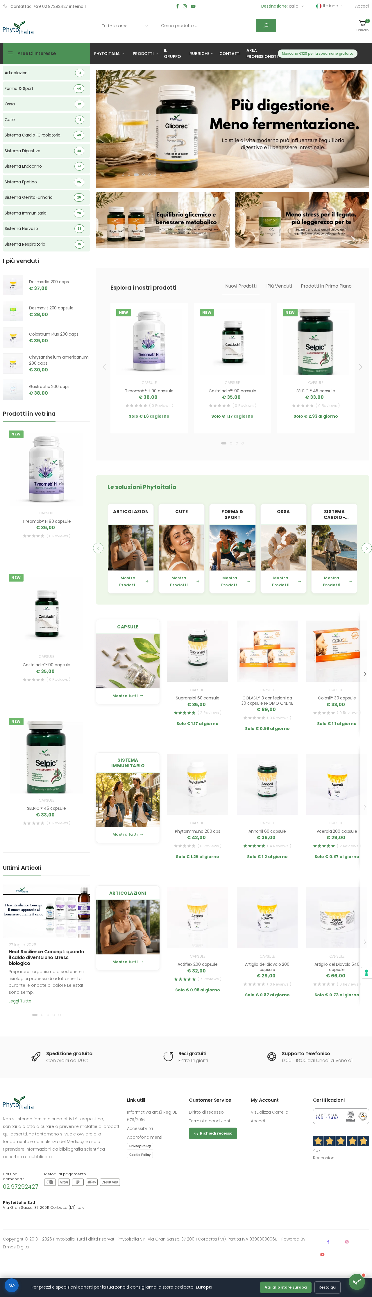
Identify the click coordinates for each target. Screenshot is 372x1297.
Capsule (149, 382)
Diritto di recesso (206, 1112)
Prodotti (143, 53)
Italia (279, 6)
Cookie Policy (140, 1155)
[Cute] (181, 547)
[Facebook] (177, 6)
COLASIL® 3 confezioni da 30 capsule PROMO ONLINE (267, 700)
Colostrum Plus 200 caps (53, 334)
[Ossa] (283, 547)
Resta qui (327, 1287)
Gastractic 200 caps (49, 386)
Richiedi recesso (216, 1133)
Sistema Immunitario (128, 763)
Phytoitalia (107, 53)
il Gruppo (172, 53)
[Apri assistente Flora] (357, 1282)
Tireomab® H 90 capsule (149, 391)
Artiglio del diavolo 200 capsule (267, 966)
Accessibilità (140, 1128)
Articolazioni (128, 893)
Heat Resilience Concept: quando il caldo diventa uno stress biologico (46, 957)
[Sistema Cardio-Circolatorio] (334, 547)
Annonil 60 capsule (267, 831)
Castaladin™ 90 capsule (232, 391)
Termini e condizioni (209, 1121)
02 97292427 (20, 1187)
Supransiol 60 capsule (197, 698)
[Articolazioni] (130, 547)
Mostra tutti (125, 696)
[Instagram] (185, 6)
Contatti (230, 53)
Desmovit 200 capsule (51, 308)
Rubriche (199, 53)
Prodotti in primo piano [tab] (326, 286)
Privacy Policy (140, 1146)
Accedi (362, 6)
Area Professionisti (262, 53)
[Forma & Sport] (232, 547)
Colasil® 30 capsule (337, 698)
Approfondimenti (144, 1137)
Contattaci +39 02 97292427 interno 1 (48, 6)
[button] (362, 25)
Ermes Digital (16, 1247)
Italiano (330, 6)
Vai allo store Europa (286, 1287)
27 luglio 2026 (22, 945)
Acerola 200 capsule (337, 831)
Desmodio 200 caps (49, 282)
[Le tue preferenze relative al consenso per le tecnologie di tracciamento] (366, 972)
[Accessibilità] (12, 1285)
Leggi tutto (20, 1001)
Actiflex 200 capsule (198, 964)
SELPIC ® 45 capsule (315, 391)
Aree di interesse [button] (36, 53)
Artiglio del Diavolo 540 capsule (337, 966)
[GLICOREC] (232, 128)
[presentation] (105, 367)
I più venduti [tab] (278, 286)
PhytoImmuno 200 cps (197, 831)
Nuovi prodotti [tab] (241, 286)
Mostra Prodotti (128, 581)
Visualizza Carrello (269, 1112)
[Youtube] (193, 6)
